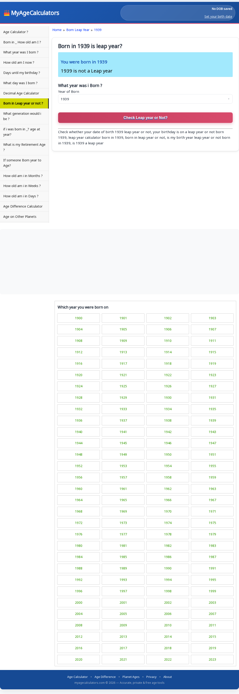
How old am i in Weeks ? (22, 186)
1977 (123, 534)
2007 (212, 613)
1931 (212, 397)
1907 (212, 329)
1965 (123, 500)
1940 (78, 432)
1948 (78, 454)
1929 (123, 397)
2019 (212, 648)
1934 (168, 409)
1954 (168, 466)
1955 (212, 466)
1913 (123, 352)
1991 (212, 568)
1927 (212, 386)
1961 (123, 488)
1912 (78, 352)
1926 (168, 386)
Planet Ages (131, 677)
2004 (78, 613)
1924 (78, 386)
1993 (123, 579)
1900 (78, 318)
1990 (168, 568)
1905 (123, 329)
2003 (212, 602)
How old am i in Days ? (21, 196)
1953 (123, 466)
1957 (123, 477)
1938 (168, 420)
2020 (78, 659)
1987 (212, 557)
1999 (212, 591)
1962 (168, 488)
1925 (123, 386)
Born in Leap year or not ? (23, 103)
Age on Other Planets (19, 216)
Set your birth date (218, 16)
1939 (98, 30)
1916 (78, 363)
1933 (123, 409)
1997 (123, 591)
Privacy (151, 677)
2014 (168, 636)
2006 (168, 613)
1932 (78, 409)
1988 (78, 568)
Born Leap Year (77, 30)
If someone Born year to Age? (22, 163)
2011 (212, 625)
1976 (78, 534)
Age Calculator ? (15, 32)
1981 (123, 545)
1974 (168, 522)
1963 (212, 488)
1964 (78, 500)
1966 (168, 500)
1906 (168, 329)
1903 (212, 318)
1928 (78, 397)
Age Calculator (77, 677)
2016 (78, 648)
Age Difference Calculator (22, 206)
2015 (212, 636)
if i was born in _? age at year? (21, 132)
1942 (168, 432)
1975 (212, 522)
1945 (123, 443)
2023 (212, 659)
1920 (78, 375)
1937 (123, 420)
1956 (78, 477)
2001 (123, 602)
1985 (123, 557)
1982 (168, 545)
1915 (212, 352)
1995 (212, 579)
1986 (168, 557)
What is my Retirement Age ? (24, 147)
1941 (123, 432)
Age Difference (105, 677)
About (167, 677)
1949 (123, 454)
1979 (212, 534)
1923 (212, 375)
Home (57, 30)
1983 (212, 545)
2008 (78, 625)
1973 (123, 522)
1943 (212, 432)
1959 (212, 477)
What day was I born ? (20, 83)
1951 (212, 454)
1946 (168, 443)
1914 (168, 352)
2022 (168, 659)
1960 (78, 488)
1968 (78, 511)
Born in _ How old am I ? (22, 42)
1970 (168, 511)
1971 (212, 511)
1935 (212, 409)
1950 (168, 454)
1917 (123, 363)
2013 (123, 636)
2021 (123, 659)
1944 (78, 443)
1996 (78, 591)
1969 (123, 511)
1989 (123, 568)
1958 (168, 477)
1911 (212, 340)
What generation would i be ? (22, 116)
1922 (168, 375)
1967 (212, 500)
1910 (168, 340)
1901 (123, 318)
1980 (78, 545)
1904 (78, 329)
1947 (212, 443)
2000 (78, 602)
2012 (78, 636)
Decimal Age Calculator (21, 93)
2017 (123, 648)
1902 (168, 318)
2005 (123, 613)
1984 (78, 557)
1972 (78, 522)
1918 (168, 363)
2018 (168, 648)
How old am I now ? (18, 62)
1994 (168, 579)
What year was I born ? (21, 52)
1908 (78, 340)
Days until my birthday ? (21, 72)
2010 (168, 625)
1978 (168, 534)
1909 (123, 340)
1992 (78, 579)
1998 (168, 591)
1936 (78, 420)
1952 (78, 466)
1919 (212, 363)
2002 (168, 602)
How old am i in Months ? (23, 176)
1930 (168, 397)
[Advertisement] (119, 261)
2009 (123, 625)
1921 (123, 375)
